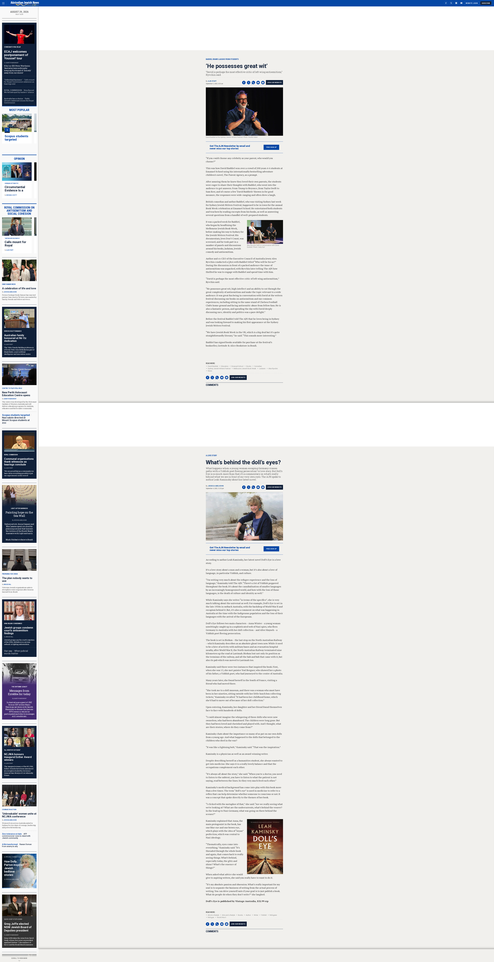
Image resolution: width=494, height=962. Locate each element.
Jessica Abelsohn (216, 486)
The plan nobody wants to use (17, 579)
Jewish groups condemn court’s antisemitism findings (18, 630)
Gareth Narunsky (12, 62)
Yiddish (264, 915)
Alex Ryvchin (273, 369)
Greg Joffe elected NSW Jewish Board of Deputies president (18, 927)
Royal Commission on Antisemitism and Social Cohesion (19, 211)
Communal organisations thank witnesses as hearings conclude (19, 461)
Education (224, 366)
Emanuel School (237, 366)
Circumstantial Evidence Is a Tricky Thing (15, 190)
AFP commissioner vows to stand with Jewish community (16, 836)
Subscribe (486, 3)
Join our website (274, 82)
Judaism (262, 369)
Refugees (273, 915)
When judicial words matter (16, 652)
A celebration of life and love (19, 288)
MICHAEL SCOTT (11, 195)
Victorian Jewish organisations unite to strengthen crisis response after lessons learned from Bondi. (18, 589)
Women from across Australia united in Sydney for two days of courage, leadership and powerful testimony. (19, 825)
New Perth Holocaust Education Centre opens (16, 394)
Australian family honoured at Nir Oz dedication (15, 338)
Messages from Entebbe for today (19, 692)
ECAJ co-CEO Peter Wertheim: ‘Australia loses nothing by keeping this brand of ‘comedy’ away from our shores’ (17, 69)
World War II (221, 917)
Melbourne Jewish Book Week (244, 369)
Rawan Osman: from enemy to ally (17, 845)
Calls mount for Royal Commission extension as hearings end (19, 82)
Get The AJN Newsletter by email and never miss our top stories (230, 147)
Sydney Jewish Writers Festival (219, 369)
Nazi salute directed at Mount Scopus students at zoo (16, 420)
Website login (472, 3)
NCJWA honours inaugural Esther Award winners (18, 757)
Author (248, 915)
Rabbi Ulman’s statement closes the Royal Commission (19, 101)
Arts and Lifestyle (228, 915)
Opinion (19, 159)
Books (248, 366)
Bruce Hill (7, 584)
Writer (256, 915)
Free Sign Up (271, 147)
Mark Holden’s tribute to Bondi (19, 539)
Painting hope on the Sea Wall (19, 514)
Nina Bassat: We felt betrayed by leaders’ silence (19, 91)
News (210, 371)
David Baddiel (213, 366)
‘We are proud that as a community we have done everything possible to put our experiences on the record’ (19, 473)
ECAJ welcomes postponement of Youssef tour (16, 55)
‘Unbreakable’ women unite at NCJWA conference (19, 815)
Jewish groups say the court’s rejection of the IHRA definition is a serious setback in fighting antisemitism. (19, 642)
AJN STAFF (212, 81)
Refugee (211, 917)
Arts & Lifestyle (213, 915)
